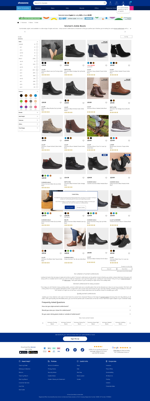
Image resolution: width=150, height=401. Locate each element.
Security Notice (52, 372)
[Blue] (111, 63)
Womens (24, 22)
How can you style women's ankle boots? (55, 306)
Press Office (109, 369)
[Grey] (30, 101)
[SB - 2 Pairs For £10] (75, 15)
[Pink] (35, 107)
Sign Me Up (75, 339)
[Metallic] (30, 107)
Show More (124, 269)
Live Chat (21, 386)
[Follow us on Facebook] (67, 350)
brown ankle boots (119, 28)
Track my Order (23, 365)
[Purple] (26, 107)
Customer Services (24, 383)
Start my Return (23, 379)
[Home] (18, 22)
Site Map (79, 372)
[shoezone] (23, 3)
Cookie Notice (52, 376)
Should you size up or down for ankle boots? (56, 310)
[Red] (26, 101)
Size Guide (22, 389)
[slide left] (25, 32)
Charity (108, 379)
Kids (78, 369)
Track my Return (23, 376)
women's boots (104, 297)
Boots (31, 22)
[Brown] (68, 63)
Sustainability (109, 372)
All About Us (109, 376)
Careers (108, 383)
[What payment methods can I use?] (52, 349)
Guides (79, 379)
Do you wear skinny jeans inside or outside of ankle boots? (61, 314)
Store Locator (80, 376)
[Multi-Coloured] (21, 107)
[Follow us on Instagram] (75, 350)
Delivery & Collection (24, 369)
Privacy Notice (52, 369)
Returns (21, 372)
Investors (108, 365)
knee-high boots (125, 279)
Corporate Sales (110, 386)
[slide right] (125, 32)
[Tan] (50, 176)
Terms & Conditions (53, 365)
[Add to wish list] (60, 65)
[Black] (45, 63)
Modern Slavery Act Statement (56, 379)
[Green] (21, 101)
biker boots (67, 280)
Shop (78, 365)
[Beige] (35, 101)
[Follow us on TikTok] (82, 350)
